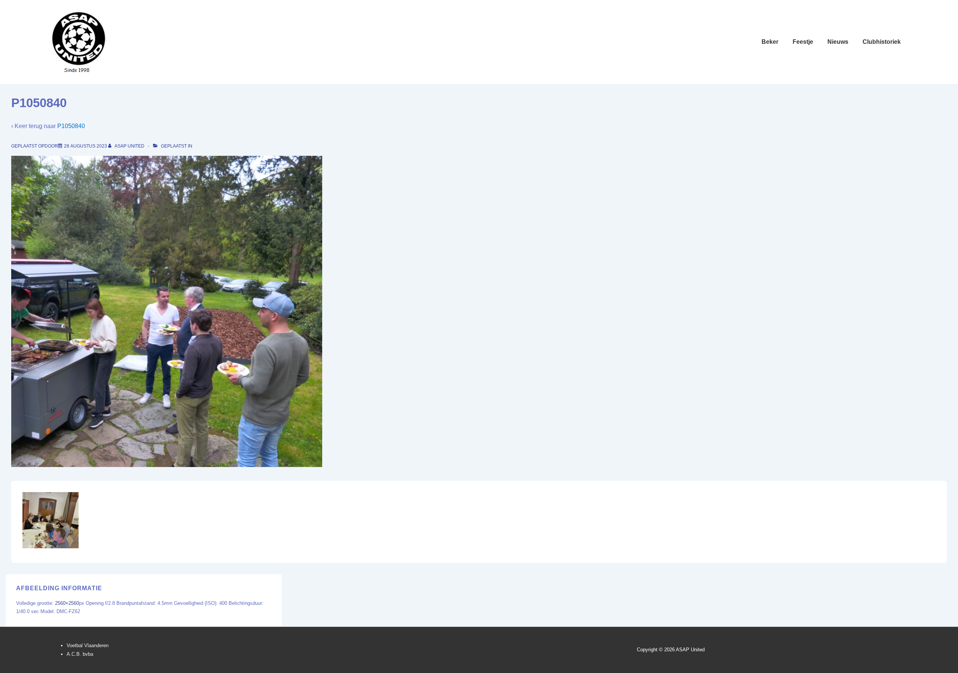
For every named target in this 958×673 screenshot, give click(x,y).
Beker (770, 42)
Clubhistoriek (882, 42)
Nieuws (837, 42)
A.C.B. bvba (80, 654)
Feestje (803, 42)
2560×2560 (67, 603)
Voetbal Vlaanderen (88, 645)
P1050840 (71, 126)
